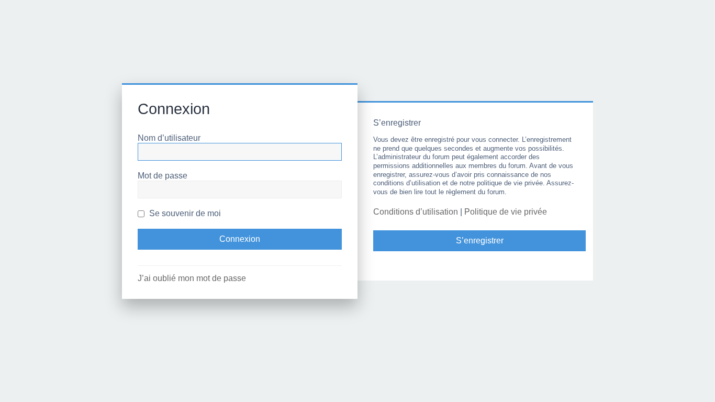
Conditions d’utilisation (415, 211)
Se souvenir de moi (184, 213)
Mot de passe (162, 175)
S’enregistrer (480, 240)
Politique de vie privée (505, 211)
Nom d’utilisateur (169, 137)
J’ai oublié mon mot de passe (192, 278)
